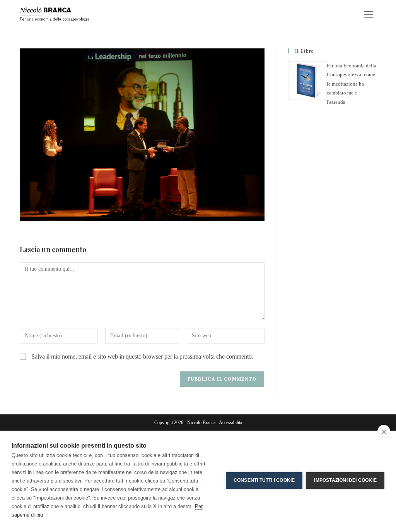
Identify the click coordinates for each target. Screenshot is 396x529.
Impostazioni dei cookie (345, 480)
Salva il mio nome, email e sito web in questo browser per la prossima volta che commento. (142, 356)
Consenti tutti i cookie (264, 480)
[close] (383, 431)
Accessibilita (230, 422)
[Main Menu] (369, 14)
